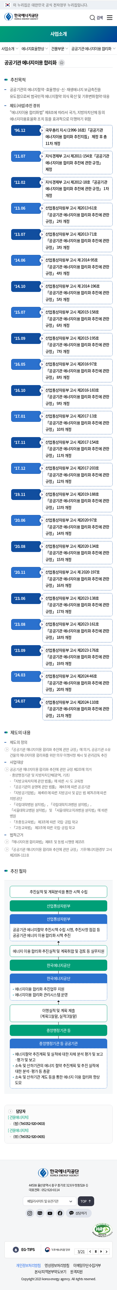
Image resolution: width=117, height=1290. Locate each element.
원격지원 (76, 1271)
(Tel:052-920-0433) (32, 1123)
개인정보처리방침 (28, 1265)
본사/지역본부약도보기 (50, 1271)
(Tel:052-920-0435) (32, 1136)
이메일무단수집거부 (87, 1265)
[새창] (102, 1230)
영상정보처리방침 (57, 1265)
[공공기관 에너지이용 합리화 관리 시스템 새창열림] (61, 62)
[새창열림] (47, 1249)
